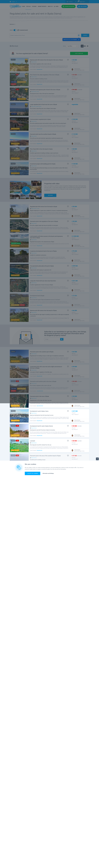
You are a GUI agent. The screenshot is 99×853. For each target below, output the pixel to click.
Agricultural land (40, 405)
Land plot (32, 441)
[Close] (97, 459)
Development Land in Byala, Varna (39, 411)
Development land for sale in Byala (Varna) (41, 426)
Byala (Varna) (34, 413)
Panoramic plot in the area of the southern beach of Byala (45, 455)
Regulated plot (39, 420)
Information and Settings (48, 473)
